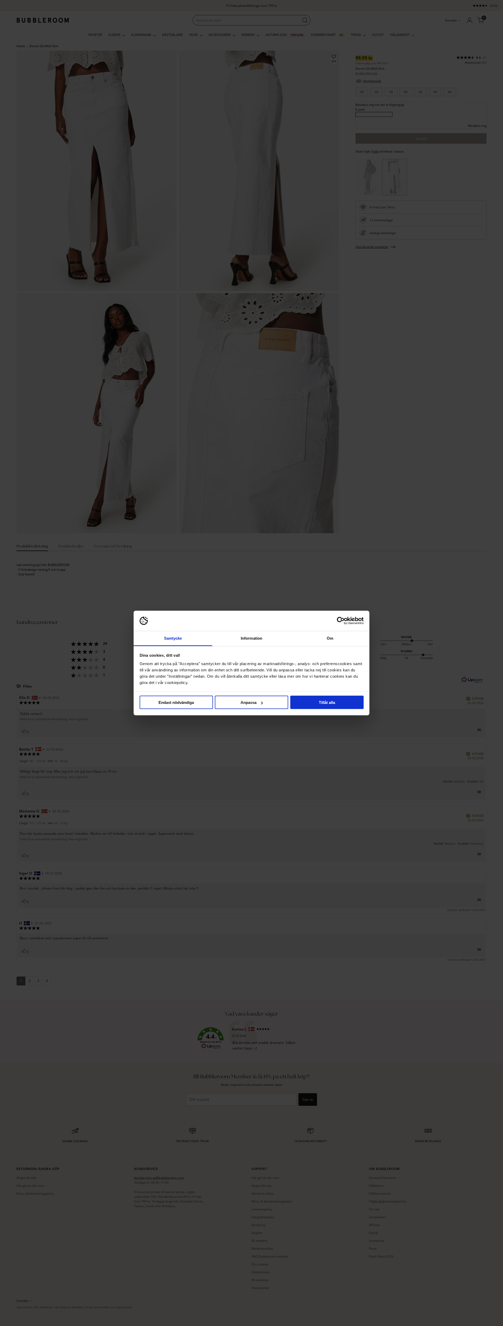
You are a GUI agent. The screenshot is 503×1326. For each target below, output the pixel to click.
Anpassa (248, 702)
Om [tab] (330, 638)
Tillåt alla (327, 702)
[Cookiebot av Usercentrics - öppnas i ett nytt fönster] (341, 621)
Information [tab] (251, 638)
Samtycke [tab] (173, 638)
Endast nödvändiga (176, 702)
